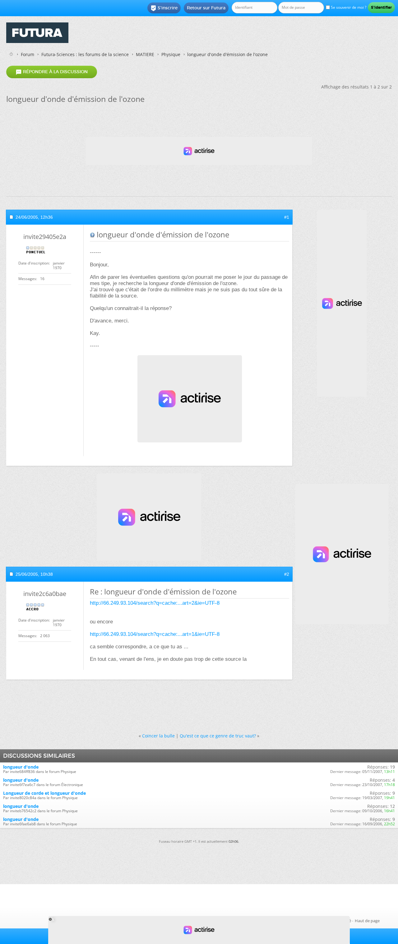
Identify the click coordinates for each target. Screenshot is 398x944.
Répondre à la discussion (52, 72)
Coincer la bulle (158, 736)
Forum (27, 54)
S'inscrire (164, 8)
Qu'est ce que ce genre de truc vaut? (218, 736)
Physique (170, 54)
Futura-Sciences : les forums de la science (85, 54)
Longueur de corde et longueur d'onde (44, 793)
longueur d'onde (21, 767)
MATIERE (145, 54)
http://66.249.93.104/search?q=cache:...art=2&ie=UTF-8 (155, 603)
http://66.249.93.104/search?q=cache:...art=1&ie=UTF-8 (155, 634)
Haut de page (367, 920)
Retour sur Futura (206, 8)
